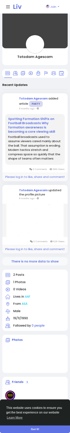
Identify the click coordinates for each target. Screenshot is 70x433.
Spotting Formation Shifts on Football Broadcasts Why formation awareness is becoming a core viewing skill (31, 125)
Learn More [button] (15, 417)
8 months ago (26, 108)
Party (36, 104)
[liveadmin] (10, 395)
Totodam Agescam (35, 56)
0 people (38, 325)
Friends (18, 382)
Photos (17, 340)
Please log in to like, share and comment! (35, 177)
